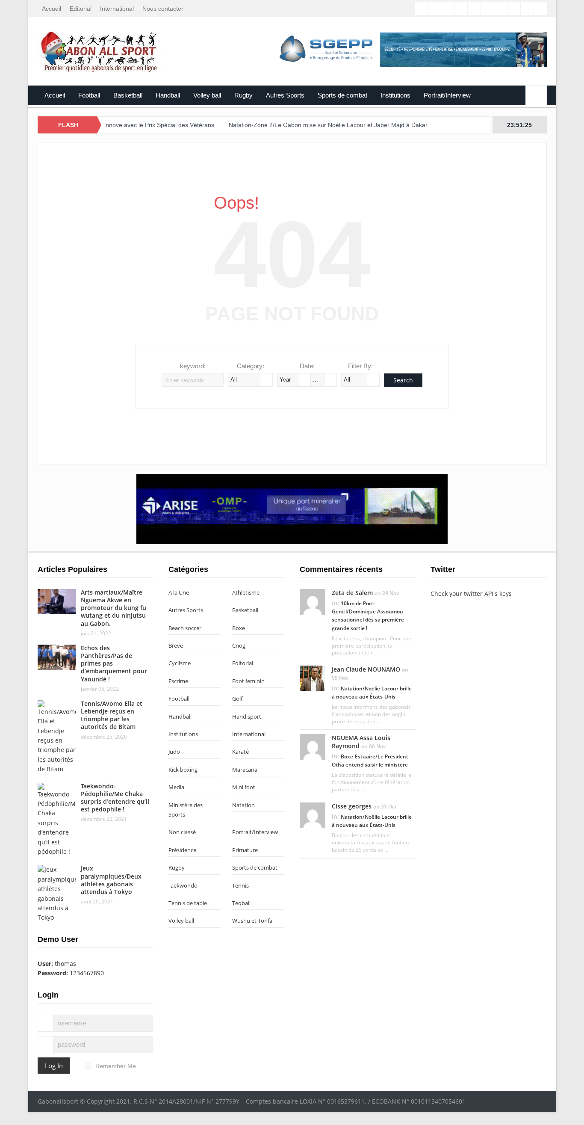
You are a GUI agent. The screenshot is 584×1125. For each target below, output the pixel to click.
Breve (175, 645)
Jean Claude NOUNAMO (366, 669)
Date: (307, 366)
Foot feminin (248, 681)
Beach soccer (184, 628)
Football (89, 95)
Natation (243, 805)
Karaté (240, 751)
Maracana (244, 769)
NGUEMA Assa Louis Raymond (361, 741)
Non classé (182, 832)
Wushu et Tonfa (252, 920)
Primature (245, 850)
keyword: (193, 366)
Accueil (51, 8)
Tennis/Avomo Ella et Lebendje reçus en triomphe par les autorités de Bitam (111, 715)
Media (176, 787)
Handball (168, 95)
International (117, 8)
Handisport (246, 716)
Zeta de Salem (352, 593)
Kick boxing (183, 769)
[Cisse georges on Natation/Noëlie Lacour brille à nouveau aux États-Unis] (312, 814)
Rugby (243, 95)
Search (403, 380)
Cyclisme (179, 663)
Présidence (182, 850)
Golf (237, 698)
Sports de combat (342, 95)
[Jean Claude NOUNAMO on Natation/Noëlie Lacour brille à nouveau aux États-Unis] (312, 678)
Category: (250, 366)
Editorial (80, 8)
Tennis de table (187, 903)
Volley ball (207, 95)
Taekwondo (183, 885)
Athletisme (246, 592)
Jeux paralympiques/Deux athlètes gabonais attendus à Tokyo (111, 880)
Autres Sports (285, 95)
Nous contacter (162, 8)
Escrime (178, 681)
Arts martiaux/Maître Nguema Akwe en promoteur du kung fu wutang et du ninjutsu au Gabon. (113, 608)
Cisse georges (352, 806)
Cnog (238, 645)
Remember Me (115, 1066)
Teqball (241, 903)
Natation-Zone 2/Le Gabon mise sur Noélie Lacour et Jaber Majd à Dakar (305, 124)
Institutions (395, 95)
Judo (174, 751)
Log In (54, 1065)
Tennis (240, 885)
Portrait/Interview (447, 95)
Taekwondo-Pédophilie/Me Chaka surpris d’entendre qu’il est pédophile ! (115, 798)
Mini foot (243, 787)
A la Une (178, 592)
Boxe (238, 628)
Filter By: (360, 366)
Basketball (127, 95)
